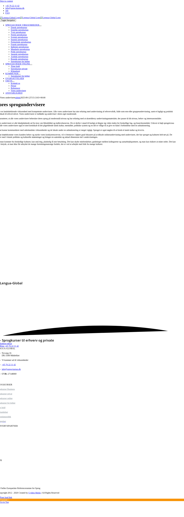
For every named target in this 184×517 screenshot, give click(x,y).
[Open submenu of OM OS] (13, 81)
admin (17, 97)
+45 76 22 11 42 (9, 365)
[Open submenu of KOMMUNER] (19, 74)
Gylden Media (34, 493)
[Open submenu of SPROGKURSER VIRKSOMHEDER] (40, 25)
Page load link (6, 497)
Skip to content (6, 1)
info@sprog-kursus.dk (11, 369)
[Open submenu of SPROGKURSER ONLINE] (31, 64)
